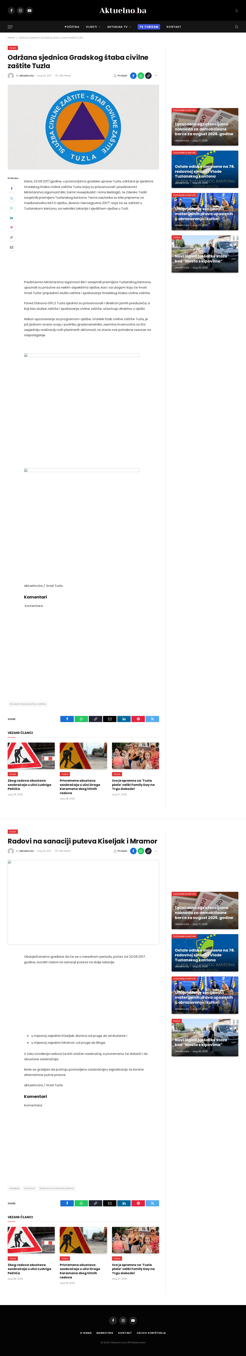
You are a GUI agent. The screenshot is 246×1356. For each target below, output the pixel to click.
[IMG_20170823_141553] (81, 356)
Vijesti (91, 27)
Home (11, 37)
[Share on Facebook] (133, 75)
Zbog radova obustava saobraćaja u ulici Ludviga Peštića (29, 785)
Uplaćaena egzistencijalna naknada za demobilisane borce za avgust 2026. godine (204, 129)
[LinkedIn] (11, 218)
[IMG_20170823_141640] (81, 471)
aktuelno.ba (26, 75)
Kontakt (174, 27)
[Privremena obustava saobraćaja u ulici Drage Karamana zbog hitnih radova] (83, 756)
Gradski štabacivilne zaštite (28, 704)
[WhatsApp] (11, 208)
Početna (72, 27)
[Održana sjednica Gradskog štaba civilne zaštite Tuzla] (83, 127)
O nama (85, 1333)
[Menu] (10, 27)
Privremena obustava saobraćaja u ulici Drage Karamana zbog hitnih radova (80, 787)
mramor (29, 1188)
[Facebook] (11, 188)
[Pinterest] (11, 227)
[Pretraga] (236, 27)
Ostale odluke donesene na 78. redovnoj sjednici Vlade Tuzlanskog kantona (205, 171)
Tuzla (12, 47)
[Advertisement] (88, 245)
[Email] (11, 247)
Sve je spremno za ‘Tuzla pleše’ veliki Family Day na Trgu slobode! (133, 785)
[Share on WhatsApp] (141, 75)
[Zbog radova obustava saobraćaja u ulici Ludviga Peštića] (31, 756)
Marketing (104, 1333)
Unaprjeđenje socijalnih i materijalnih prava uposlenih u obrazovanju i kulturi (204, 214)
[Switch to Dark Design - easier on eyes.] (236, 10)
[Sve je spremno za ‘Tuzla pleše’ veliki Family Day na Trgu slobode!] (135, 756)
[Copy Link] (148, 75)
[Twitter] (11, 198)
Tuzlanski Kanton (184, 110)
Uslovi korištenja (151, 1333)
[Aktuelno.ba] (123, 10)
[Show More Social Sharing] (156, 75)
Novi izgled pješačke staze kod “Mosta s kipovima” (201, 259)
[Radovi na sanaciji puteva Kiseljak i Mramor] (83, 902)
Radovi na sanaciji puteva (57, 1188)
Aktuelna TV (117, 27)
